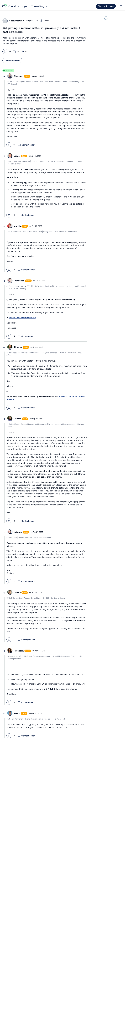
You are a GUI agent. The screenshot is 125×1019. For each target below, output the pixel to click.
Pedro (17, 713)
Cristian (18, 532)
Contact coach (28, 145)
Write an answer (12, 60)
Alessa (17, 592)
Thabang (18, 76)
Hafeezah (19, 650)
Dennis (17, 418)
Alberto (18, 347)
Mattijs (17, 226)
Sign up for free (106, 6)
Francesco (19, 280)
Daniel (17, 156)
